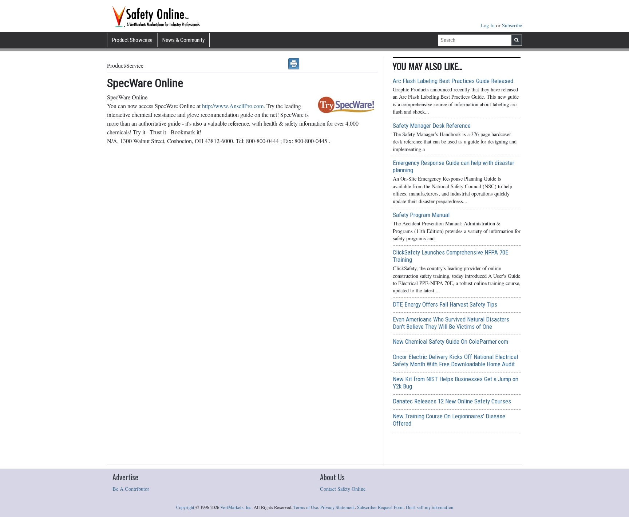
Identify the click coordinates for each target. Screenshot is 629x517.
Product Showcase (132, 40)
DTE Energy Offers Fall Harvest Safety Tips (445, 304)
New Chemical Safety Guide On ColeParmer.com (450, 341)
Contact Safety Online (342, 488)
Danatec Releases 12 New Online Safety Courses (452, 401)
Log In (488, 25)
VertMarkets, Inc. (236, 507)
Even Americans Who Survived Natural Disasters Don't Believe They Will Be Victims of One (451, 323)
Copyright (185, 507)
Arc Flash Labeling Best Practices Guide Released (453, 80)
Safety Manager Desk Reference (432, 125)
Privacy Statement (337, 507)
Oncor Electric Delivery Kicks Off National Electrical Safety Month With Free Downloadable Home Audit (455, 360)
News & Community (183, 40)
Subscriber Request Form (380, 507)
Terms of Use (305, 507)
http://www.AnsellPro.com (233, 106)
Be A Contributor (130, 488)
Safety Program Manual (421, 214)
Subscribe (512, 25)
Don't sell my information (429, 507)
